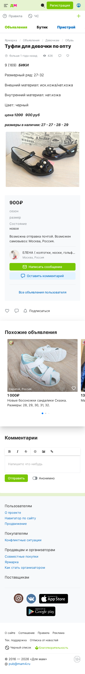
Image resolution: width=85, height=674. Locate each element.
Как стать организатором (25, 567)
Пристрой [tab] (66, 27)
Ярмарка (11, 40)
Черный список (20, 647)
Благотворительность (53, 647)
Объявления (31, 40)
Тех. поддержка (16, 640)
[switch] (44, 478)
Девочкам (52, 40)
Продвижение (16, 524)
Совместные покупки (21, 556)
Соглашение (26, 632)
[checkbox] (37, 310)
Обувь (69, 40)
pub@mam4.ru (19, 664)
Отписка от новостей (44, 640)
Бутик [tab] (42, 27)
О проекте (13, 513)
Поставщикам (17, 577)
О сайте (10, 632)
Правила (43, 632)
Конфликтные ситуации (23, 540)
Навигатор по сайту (20, 518)
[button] (60, 5)
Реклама (58, 632)
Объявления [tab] (16, 27)
